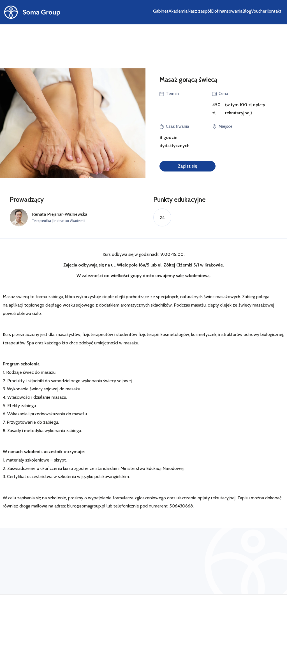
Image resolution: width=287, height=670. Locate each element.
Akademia (178, 11)
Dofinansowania (226, 11)
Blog (246, 11)
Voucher (259, 11)
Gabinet (160, 11)
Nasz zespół (199, 11)
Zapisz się (187, 166)
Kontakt (274, 11)
